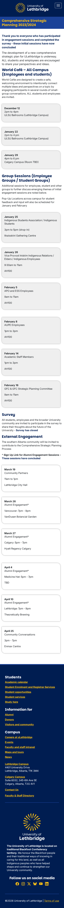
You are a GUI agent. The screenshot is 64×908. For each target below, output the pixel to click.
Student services (15, 696)
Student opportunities (18, 692)
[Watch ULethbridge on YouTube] (40, 883)
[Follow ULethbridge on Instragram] (23, 883)
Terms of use (51, 900)
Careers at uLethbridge (18, 737)
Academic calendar (16, 682)
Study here (11, 701)
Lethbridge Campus (17, 764)
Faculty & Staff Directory (19, 795)
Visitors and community (19, 724)
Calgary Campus (15, 776)
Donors (9, 719)
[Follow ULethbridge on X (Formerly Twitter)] (29, 883)
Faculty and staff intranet (20, 747)
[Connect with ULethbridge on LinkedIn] (46, 883)
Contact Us (11, 789)
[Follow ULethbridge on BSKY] (34, 883)
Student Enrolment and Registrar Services (30, 687)
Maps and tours (14, 752)
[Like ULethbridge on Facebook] (17, 883)
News (8, 757)
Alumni (9, 714)
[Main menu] (58, 5)
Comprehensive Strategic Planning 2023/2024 (24, 22)
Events (9, 742)
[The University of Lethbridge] (32, 826)
